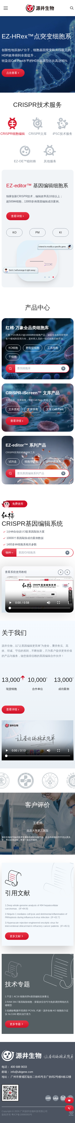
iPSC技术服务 (62, 133)
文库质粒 (14, 409)
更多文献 (15, 936)
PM (37, 232)
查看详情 (16, 216)
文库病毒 (32, 409)
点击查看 (11, 72)
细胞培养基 (31, 461)
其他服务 (50, 161)
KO (14, 232)
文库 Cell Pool (54, 409)
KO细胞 (13, 347)
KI (60, 232)
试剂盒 (13, 461)
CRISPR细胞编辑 (12, 133)
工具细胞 (52, 347)
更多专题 (15, 1024)
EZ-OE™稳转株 (25, 161)
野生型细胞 (32, 347)
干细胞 (13, 356)
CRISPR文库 (38, 133)
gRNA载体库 (53, 461)
